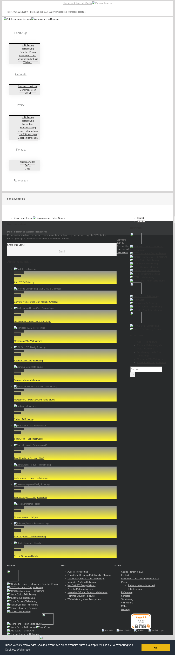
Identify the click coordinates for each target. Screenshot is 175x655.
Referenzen (126, 592)
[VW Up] (142, 277)
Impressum (123, 249)
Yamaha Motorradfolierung (27, 380)
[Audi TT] (146, 329)
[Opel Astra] (143, 303)
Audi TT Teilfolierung (24, 282)
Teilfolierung (127, 599)
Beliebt (140, 218)
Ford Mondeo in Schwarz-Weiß (29, 458)
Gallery (17, 276)
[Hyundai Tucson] (146, 306)
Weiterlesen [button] (24, 649)
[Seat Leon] (136, 243)
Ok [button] (155, 647)
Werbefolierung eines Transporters (84, 599)
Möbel (124, 606)
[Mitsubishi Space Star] (136, 293)
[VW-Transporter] (148, 253)
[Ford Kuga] (136, 322)
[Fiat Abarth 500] (146, 310)
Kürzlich (141, 221)
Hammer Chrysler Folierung (81, 596)
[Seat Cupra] (137, 300)
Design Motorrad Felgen (26, 517)
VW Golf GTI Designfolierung (28, 360)
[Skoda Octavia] (145, 267)
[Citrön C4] (145, 274)
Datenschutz (122, 252)
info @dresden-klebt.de (75, 12)
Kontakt (125, 575)
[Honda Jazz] (144, 296)
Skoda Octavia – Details (26, 556)
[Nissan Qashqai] (145, 270)
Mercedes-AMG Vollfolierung (28, 341)
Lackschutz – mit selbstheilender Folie (140, 578)
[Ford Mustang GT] (144, 263)
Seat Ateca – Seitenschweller (28, 439)
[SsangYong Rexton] (147, 280)
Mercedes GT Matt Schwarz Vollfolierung (34, 399)
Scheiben (125, 596)
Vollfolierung (127, 602)
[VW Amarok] (144, 326)
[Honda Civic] (144, 260)
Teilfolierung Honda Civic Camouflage (32, 321)
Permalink (19, 272)
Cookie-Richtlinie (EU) (132, 572)
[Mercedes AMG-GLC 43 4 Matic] (148, 257)
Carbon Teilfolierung (23, 419)
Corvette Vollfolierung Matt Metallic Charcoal (36, 302)
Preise (124, 582)
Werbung (125, 609)
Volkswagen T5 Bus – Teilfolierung (31, 478)
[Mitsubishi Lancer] (149, 250)
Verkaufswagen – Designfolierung (30, 497)
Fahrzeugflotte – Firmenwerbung (30, 536)
